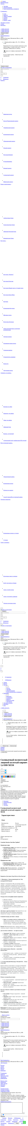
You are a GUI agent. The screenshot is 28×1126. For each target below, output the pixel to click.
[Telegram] (14, 776)
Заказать (3, 780)
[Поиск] (2, 666)
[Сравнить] (4, 773)
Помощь (3, 1086)
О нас (4, 13)
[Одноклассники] (4, 776)
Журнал (5, 19)
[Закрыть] (2, 671)
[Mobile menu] (2, 624)
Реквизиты (3, 1082)
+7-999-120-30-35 (5, 29)
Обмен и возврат (7, 16)
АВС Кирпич (4, 1062)
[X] (8, 776)
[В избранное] (4, 770)
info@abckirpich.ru (5, 35)
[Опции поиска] (2, 72)
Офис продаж (4, 1083)
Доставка (5, 6)
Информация (4, 1078)
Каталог (3, 1065)
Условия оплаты (4, 1088)
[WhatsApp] (12, 776)
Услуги (2, 1069)
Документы (3, 1077)
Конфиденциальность (6, 1101)
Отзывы (5, 17)
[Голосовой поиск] (2, 74)
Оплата (5, 803)
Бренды (2, 1068)
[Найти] (5, 74)
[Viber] (10, 776)
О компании (4, 1073)
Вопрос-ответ (4, 1081)
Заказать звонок (4, 33)
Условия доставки (5, 1090)
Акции (2, 1066)
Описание (5, 801)
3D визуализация (7, 7)
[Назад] (7, 687)
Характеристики (7, 802)
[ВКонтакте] (2, 776)
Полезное (3, 1084)
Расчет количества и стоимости (11, 8)
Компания (3, 1070)
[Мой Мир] (6, 776)
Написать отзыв (4, 1075)
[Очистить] (1, 70)
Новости (5, 15)
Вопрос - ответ (7, 20)
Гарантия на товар (5, 1091)
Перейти (3, 1116)
